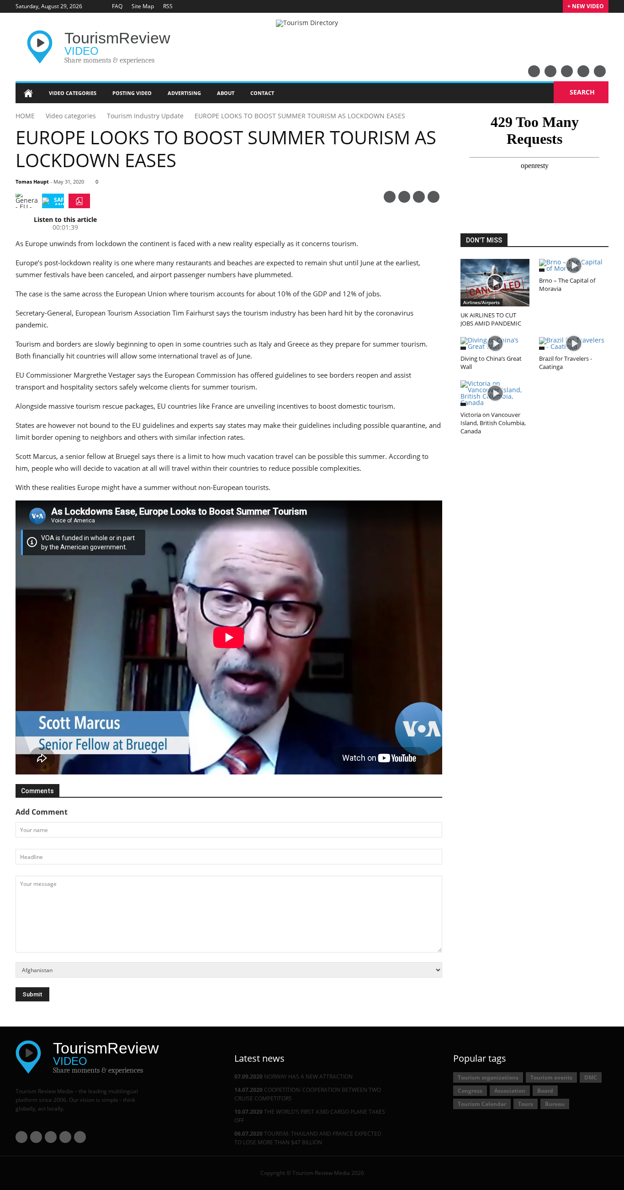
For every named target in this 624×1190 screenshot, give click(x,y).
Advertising (184, 93)
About (225, 93)
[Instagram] (600, 71)
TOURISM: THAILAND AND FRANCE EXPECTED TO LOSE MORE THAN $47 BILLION (307, 1138)
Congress (470, 1091)
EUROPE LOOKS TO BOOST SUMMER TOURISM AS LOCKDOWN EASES (300, 115)
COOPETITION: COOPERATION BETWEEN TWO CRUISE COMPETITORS (307, 1094)
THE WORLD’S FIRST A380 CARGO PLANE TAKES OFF (309, 1116)
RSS (168, 6)
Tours (525, 1104)
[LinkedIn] (583, 71)
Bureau (555, 1104)
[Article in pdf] (79, 201)
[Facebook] (550, 71)
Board (545, 1091)
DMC (590, 1077)
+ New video (585, 6)
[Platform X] (567, 71)
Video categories (72, 93)
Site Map (143, 6)
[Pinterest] (390, 197)
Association (509, 1091)
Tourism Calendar (482, 1104)
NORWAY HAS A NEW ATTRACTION (293, 1076)
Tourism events (551, 1077)
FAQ (117, 6)
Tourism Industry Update (145, 115)
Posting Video (132, 93)
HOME (25, 115)
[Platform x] (419, 197)
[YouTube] (534, 71)
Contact (262, 93)
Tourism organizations (488, 1077)
